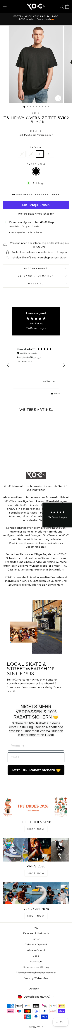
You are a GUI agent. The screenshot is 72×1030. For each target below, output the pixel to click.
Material (36, 283)
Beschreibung (36, 268)
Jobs (36, 955)
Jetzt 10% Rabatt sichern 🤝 (36, 770)
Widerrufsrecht (36, 950)
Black (36, 171)
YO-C (36, 113)
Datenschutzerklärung (36, 967)
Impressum (36, 961)
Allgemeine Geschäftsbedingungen (36, 972)
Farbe (36, 164)
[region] (36, 365)
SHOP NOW (36, 829)
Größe (36, 147)
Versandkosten (45, 134)
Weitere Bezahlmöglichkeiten (36, 213)
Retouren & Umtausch (36, 933)
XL (49, 154)
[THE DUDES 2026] (36, 806)
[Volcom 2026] (36, 893)
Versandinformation (36, 275)
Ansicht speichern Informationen (25, 232)
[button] (8, 365)
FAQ (35, 927)
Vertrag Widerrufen (36, 978)
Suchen (36, 939)
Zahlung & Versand (36, 944)
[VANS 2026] (36, 850)
